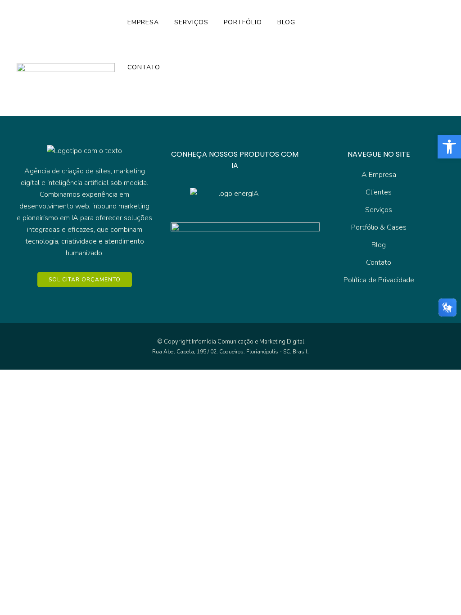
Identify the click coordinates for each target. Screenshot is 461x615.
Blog (378, 245)
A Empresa (379, 175)
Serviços (378, 210)
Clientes (379, 192)
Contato (378, 262)
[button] (449, 146)
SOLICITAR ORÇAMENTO (85, 279)
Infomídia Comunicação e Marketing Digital (248, 342)
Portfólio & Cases (379, 227)
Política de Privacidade (378, 280)
